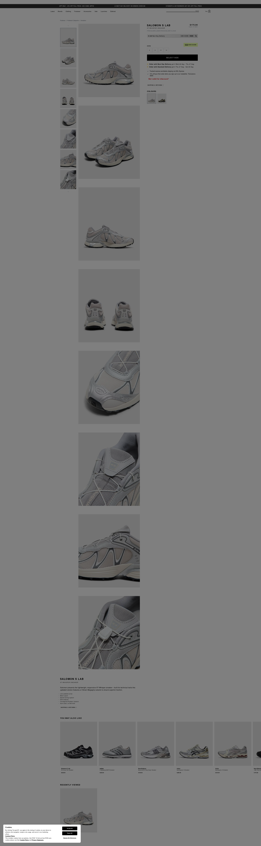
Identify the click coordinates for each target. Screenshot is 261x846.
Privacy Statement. (38, 840)
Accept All (69, 828)
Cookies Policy (10, 836)
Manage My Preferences (69, 838)
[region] (42, 833)
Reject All (69, 833)
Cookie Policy (24, 840)
